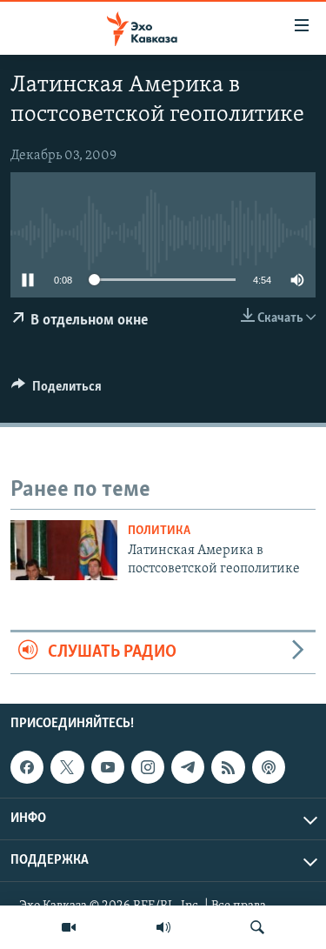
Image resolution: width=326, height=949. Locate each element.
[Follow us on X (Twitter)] (66, 767)
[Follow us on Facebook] (26, 767)
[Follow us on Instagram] (147, 767)
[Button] (56, 390)
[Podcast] (268, 767)
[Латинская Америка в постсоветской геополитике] (63, 550)
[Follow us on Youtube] (107, 767)
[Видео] (69, 927)
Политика (159, 531)
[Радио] (163, 927)
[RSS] (227, 767)
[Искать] (257, 927)
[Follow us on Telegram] (187, 767)
